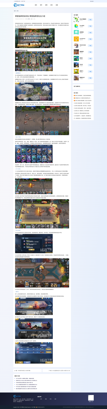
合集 (57, 5)
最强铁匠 (82, 51)
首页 (36, 5)
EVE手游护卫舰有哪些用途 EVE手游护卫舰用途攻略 (26, 386)
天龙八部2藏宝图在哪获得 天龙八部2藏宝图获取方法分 (26, 384)
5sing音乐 (82, 25)
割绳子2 (81, 71)
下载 (90, 19)
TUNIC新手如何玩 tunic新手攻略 (24, 370)
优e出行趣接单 (83, 19)
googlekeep (82, 38)
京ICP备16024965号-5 (41, 407)
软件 (41, 5)
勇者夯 (81, 58)
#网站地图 (91, 1)
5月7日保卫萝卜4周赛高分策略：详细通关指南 (25, 378)
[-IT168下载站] (18, 5)
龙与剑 (81, 64)
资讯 (51, 5)
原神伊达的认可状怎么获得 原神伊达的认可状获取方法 (26, 380)
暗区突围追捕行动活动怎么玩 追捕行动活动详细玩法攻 (26, 388)
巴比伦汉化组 (83, 45)
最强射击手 (82, 77)
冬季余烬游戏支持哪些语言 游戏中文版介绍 (24, 382)
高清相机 (82, 32)
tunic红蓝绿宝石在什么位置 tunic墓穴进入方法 (61, 370)
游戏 (46, 5)
